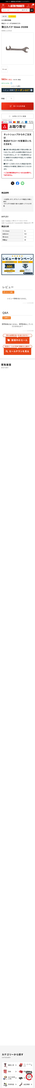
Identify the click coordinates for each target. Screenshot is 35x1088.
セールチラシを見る (17, 349)
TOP (2, 220)
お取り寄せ (4, 16)
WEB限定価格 (12, 16)
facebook (17, 183)
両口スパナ (27, 223)
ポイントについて (11, 83)
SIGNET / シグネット (6, 30)
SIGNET (8, 220)
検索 (32, 10)
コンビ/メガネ (19, 223)
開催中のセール (17, 338)
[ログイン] (28, 6)
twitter (12, 183)
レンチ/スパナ (10, 223)
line (22, 183)
